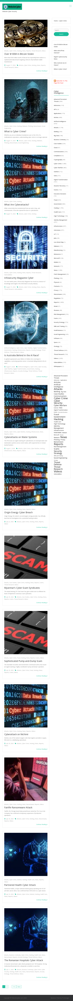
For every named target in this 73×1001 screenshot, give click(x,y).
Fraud (18, 658)
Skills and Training (59, 326)
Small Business (58, 330)
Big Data (56, 135)
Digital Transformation (39, 348)
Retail (55, 306)
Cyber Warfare (28, 348)
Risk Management (59, 314)
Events (56, 190)
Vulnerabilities (8, 275)
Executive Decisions (60, 194)
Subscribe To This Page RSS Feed (60, 82)
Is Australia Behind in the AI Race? (21, 355)
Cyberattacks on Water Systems (20, 437)
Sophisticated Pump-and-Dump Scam (23, 660)
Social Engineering (23, 143)
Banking (56, 131)
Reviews (56, 310)
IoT (55, 234)
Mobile (56, 262)
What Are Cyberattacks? (16, 204)
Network (56, 266)
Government (7, 350)
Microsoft (57, 258)
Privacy (56, 290)
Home (56, 21)
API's (55, 109)
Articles (56, 117)
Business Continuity (15, 955)
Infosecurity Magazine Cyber (19, 277)
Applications (57, 113)
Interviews (57, 230)
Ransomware (37, 126)
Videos (44, 51)
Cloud (55, 147)
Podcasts (57, 286)
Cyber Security (42, 367)
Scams (41, 582)
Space (56, 342)
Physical (56, 282)
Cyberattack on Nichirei (16, 734)
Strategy (56, 346)
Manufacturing (58, 250)
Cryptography (58, 159)
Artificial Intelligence (10, 348)
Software (56, 338)
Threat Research (36, 51)
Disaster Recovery (59, 186)
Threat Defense (33, 371)
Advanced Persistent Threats (61, 377)
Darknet (19, 880)
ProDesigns (65, 998)
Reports (28, 51)
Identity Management (60, 220)
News (24, 51)
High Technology (59, 216)
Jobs (55, 238)
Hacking (19, 51)
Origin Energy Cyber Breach (18, 512)
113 (14, 987)
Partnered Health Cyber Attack (20, 884)
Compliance (57, 155)
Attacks (6, 51)
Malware (24, 126)
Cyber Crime (12, 51)
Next (18, 987)
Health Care (31, 880)
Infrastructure (21, 350)
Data (55, 175)
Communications (59, 151)
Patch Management (60, 274)
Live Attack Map (59, 242)
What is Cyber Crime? (15, 131)
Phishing (30, 126)
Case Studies (13, 582)
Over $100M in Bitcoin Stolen (19, 53)
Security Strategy (36, 350)
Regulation (57, 298)
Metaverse (57, 254)
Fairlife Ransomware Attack (18, 807)
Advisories (57, 105)
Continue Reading (41, 71)
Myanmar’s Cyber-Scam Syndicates (22, 587)
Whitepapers (58, 366)
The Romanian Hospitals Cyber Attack (23, 960)
